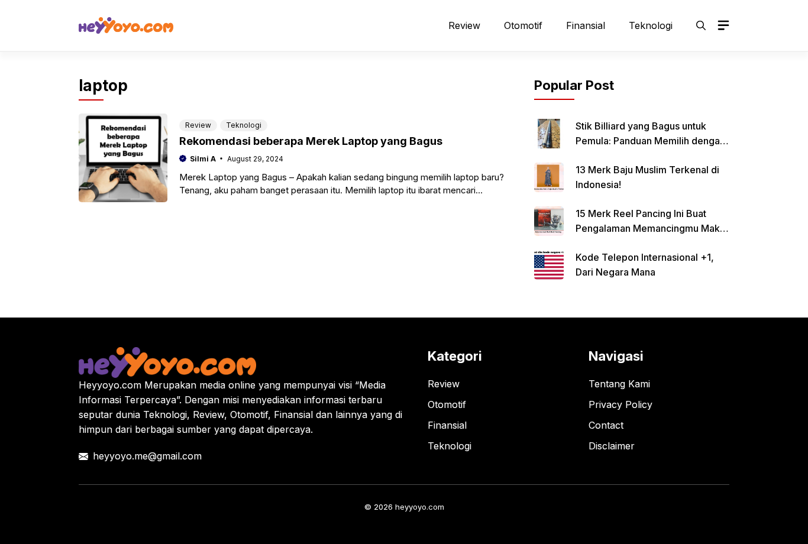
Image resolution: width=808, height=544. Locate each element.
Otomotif (523, 25)
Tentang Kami (619, 384)
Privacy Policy (620, 404)
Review (464, 25)
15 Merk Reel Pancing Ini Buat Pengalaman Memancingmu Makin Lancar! (652, 228)
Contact (606, 425)
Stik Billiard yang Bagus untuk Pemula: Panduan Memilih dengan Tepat (650, 140)
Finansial (585, 25)
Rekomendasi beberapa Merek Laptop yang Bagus (310, 141)
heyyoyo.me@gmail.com (147, 456)
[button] (701, 25)
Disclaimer (612, 446)
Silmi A (203, 158)
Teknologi (651, 25)
